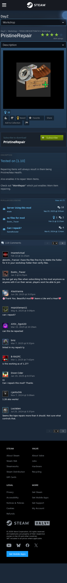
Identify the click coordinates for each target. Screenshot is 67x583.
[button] (7, 112)
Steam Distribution (16, 471)
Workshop (12, 31)
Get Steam (37, 492)
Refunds (11, 513)
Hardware (37, 466)
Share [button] (49, 118)
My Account (38, 508)
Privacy (10, 492)
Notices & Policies (15, 503)
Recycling (36, 471)
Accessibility (13, 497)
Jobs (34, 461)
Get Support (38, 503)
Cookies (10, 508)
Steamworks (13, 466)
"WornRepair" (19, 185)
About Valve (38, 455)
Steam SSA (12, 461)
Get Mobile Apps (17, 554)
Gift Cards (11, 477)
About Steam (13, 455)
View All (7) (60, 200)
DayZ (3, 31)
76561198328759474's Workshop (34, 31)
